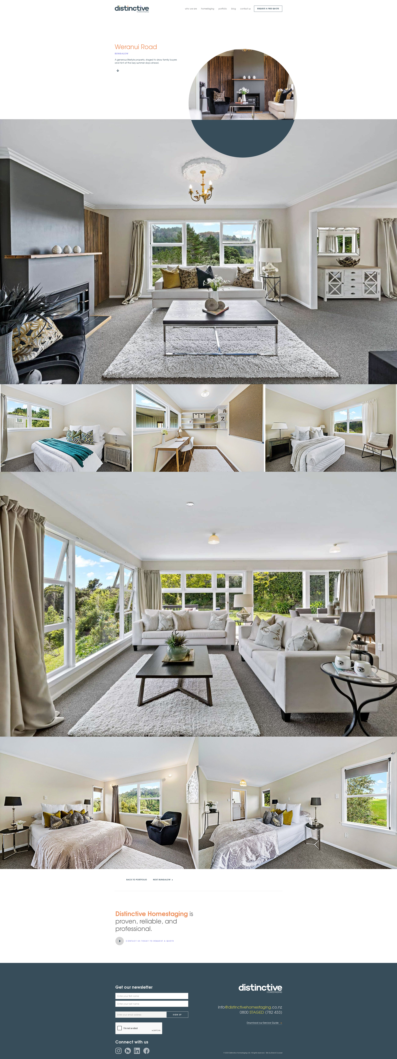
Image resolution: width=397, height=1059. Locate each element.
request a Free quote (268, 8)
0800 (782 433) (261, 1012)
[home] (132, 9)
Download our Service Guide (264, 1022)
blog (233, 8)
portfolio (223, 8)
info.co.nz (250, 1007)
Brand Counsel (276, 1053)
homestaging (207, 8)
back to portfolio (136, 879)
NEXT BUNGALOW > (163, 879)
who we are (191, 8)
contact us (245, 8)
